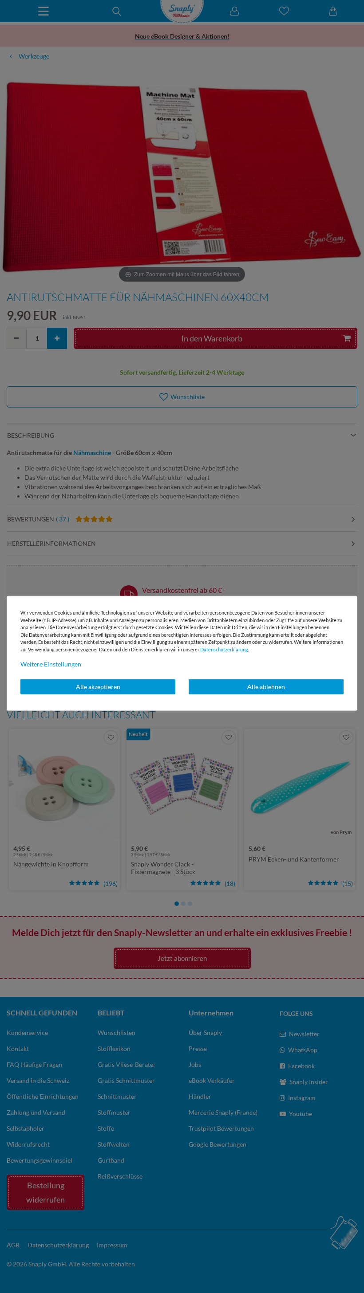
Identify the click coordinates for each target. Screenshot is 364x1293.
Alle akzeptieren (98, 686)
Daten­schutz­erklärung (224, 649)
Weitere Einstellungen (50, 664)
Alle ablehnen (266, 686)
